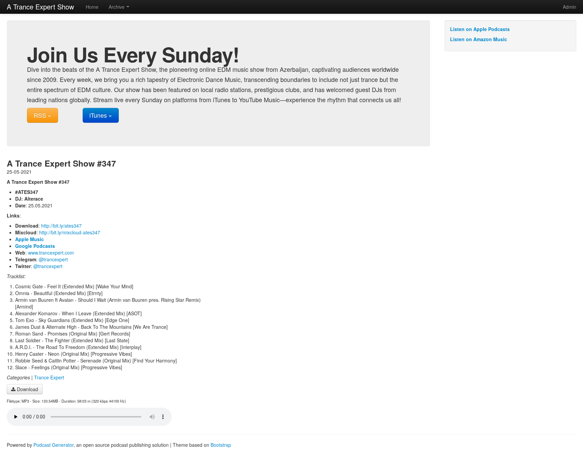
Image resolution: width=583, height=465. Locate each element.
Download (27, 389)
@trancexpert (53, 259)
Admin (569, 6)
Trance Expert (49, 377)
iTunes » (100, 115)
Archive (117, 6)
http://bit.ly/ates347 (61, 225)
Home (92, 6)
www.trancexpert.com (51, 252)
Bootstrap (221, 444)
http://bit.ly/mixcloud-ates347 (69, 232)
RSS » (42, 115)
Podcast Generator (53, 444)
